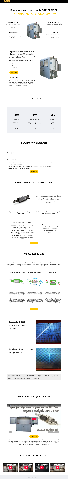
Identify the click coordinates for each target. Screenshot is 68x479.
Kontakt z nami (14, 72)
